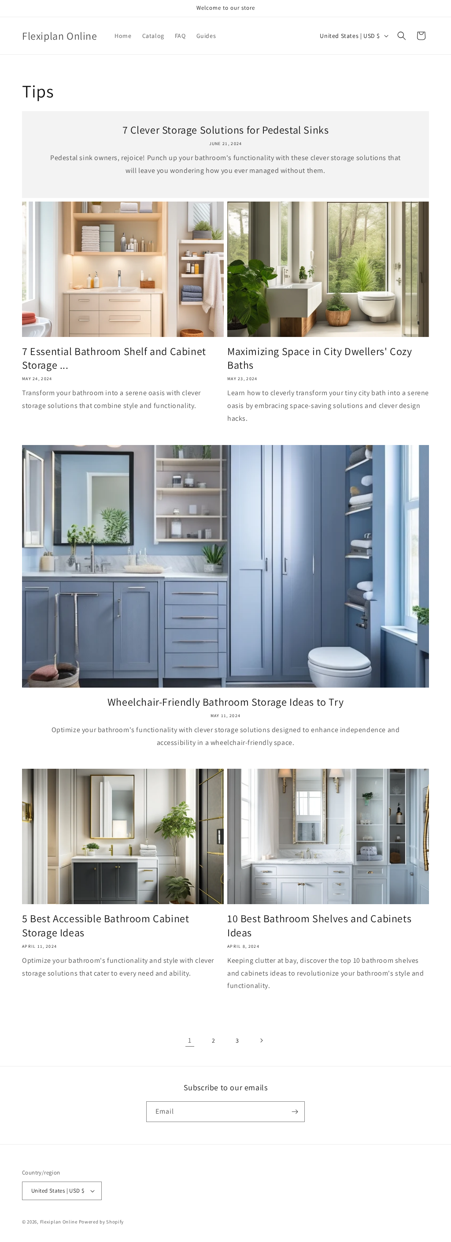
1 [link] (190, 1040)
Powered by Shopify (101, 1222)
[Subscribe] (294, 1111)
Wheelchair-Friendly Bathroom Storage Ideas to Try (225, 702)
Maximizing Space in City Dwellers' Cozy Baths (319, 358)
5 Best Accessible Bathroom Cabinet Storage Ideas (105, 925)
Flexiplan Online (59, 1222)
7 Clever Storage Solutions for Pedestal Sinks (225, 130)
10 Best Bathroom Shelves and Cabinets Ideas (319, 925)
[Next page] (261, 1040)
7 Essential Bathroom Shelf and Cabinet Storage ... (114, 358)
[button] (401, 35)
